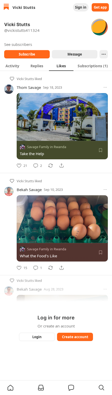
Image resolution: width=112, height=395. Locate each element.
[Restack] (50, 165)
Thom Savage (29, 87)
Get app (100, 7)
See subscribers (18, 44)
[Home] (6, 7)
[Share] (61, 165)
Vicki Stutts (25, 78)
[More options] (105, 87)
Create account (75, 337)
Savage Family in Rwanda (46, 146)
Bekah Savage (29, 189)
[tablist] (56, 65)
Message (74, 54)
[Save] (100, 150)
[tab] (12, 65)
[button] (10, 388)
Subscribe (27, 54)
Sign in (80, 7)
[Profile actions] (103, 54)
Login (37, 337)
